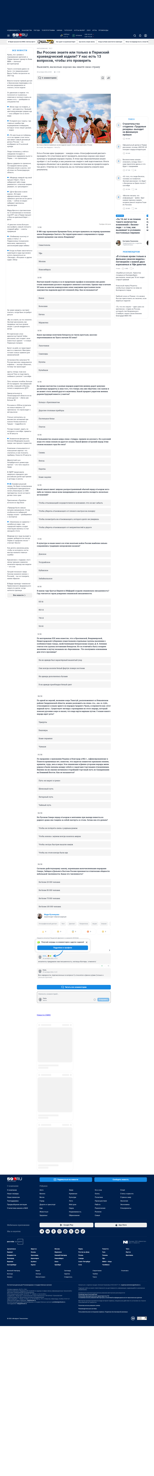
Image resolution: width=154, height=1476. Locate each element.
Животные (44, 1063)
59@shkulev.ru (31, 1152)
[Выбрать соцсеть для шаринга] (108, 78)
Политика (99, 1049)
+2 (102, 982)
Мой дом (72, 1056)
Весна (42, 1049)
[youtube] (77, 1082)
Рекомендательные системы (87, 1160)
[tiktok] (83, 1082)
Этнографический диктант (48, 924)
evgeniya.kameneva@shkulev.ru (130, 1136)
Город (42, 1052)
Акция (94, 924)
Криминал (73, 1045)
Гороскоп (68, 30)
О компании (12, 1041)
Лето (71, 1052)
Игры (94, 30)
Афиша (59, 30)
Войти (45, 1000)
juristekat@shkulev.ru (58, 1153)
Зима (71, 1041)
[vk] (47, 1082)
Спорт (122, 1041)
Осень (97, 1045)
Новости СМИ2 (44, 1015)
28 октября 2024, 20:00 (44, 72)
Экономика (124, 1056)
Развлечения (100, 1060)
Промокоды (103, 30)
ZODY (89, 30)
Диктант (72, 924)
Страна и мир (125, 1049)
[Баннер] (45, 42)
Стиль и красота (126, 1045)
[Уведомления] (140, 35)
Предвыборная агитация (17, 1056)
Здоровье (43, 1067)
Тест (63, 924)
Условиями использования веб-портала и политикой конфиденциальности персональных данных (110, 1149)
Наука (71, 1060)
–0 (108, 966)
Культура (72, 1049)
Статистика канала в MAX (17, 1060)
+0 (102, 966)
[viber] (59, 1082)
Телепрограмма (48, 30)
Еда (41, 1060)
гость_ (45, 956)
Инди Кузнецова (51, 914)
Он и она (98, 1041)
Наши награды (13, 1045)
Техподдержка (12, 1052)
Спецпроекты (125, 1060)
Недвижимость (13, 30)
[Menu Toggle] (8, 35)
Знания (103, 924)
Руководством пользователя (87, 1146)
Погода (37, 30)
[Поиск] (134, 35)
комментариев (49, 78)
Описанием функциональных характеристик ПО (93, 1147)
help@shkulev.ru (22, 1155)
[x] (71, 1082)
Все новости (19, 50)
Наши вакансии (13, 1049)
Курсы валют (79, 30)
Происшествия (101, 1052)
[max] (65, 1082)
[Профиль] (145, 35)
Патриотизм (83, 924)
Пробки (77, 36)
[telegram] (42, 1082)
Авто (42, 1041)
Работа (97, 1056)
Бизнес (42, 1045)
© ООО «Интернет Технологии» (17, 1170)
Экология (124, 1052)
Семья (97, 1067)
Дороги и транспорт (47, 1056)
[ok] (53, 1082)
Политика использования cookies (89, 1157)
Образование (74, 1067)
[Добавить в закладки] (102, 78)
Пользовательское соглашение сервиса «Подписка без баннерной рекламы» (103, 1163)
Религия (98, 1063)
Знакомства (27, 30)
